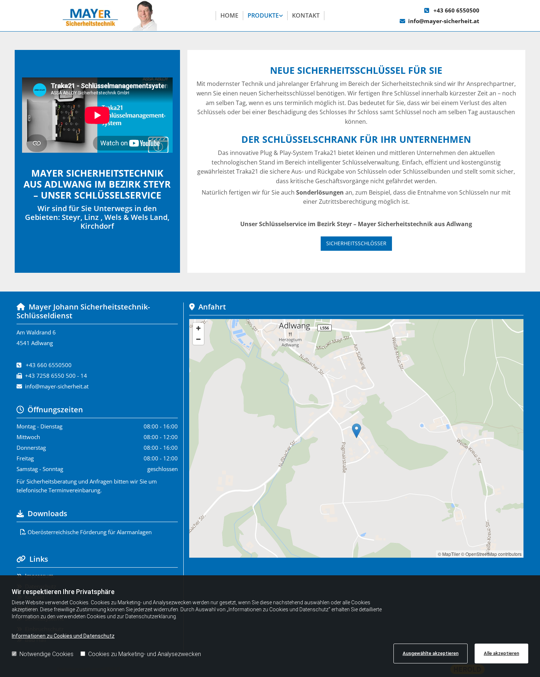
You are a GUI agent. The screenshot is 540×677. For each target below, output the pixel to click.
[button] (356, 243)
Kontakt (306, 15)
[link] (265, 16)
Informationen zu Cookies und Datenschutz (63, 636)
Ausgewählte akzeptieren (430, 653)
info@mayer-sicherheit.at (443, 21)
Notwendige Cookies (46, 654)
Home (229, 15)
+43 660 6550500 (456, 10)
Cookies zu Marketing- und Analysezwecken (144, 654)
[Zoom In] (198, 328)
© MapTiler (449, 554)
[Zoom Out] (198, 339)
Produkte (263, 15)
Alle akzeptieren (501, 653)
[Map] (356, 438)
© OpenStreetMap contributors (491, 554)
